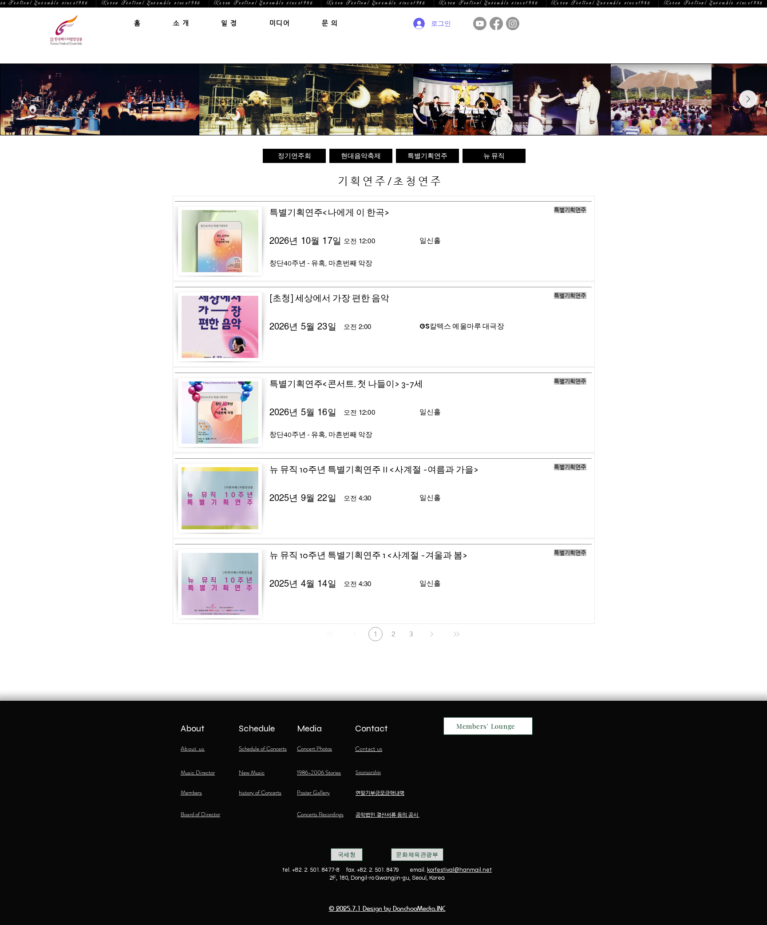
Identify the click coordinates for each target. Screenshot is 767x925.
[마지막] (456, 634)
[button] (181, 22)
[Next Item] (748, 99)
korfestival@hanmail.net (459, 870)
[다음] (431, 634)
